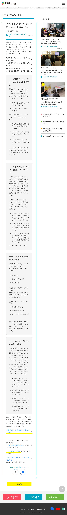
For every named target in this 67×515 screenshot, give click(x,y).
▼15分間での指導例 (12, 451)
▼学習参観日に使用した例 (14, 445)
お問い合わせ (31, 509)
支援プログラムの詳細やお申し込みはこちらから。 (17, 431)
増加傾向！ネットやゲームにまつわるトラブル (18, 59)
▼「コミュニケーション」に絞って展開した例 (17, 459)
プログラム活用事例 (16, 8)
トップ (6, 8)
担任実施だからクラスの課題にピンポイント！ (18, 64)
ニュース (23, 509)
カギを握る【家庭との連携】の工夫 (18, 71)
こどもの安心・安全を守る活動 (33, 8)
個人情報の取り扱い (41, 509)
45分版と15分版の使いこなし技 (17, 68)
